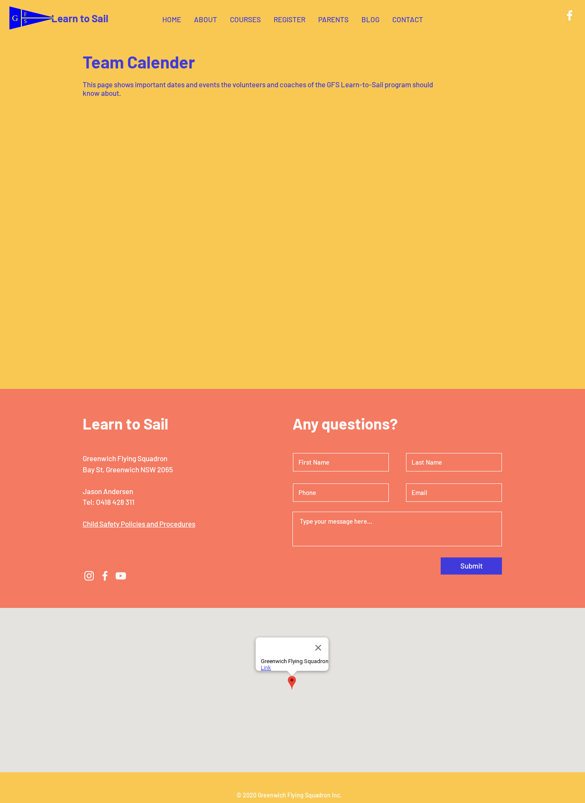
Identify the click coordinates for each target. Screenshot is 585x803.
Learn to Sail (79, 18)
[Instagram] (89, 575)
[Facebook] (569, 15)
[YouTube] (120, 575)
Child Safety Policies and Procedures (139, 523)
